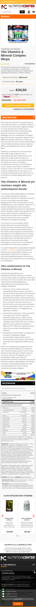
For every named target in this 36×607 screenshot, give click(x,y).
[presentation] (2, 516)
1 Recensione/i (29, 64)
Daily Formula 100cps (26, 519)
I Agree (18, 604)
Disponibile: (6, 100)
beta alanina (10, 250)
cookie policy (17, 578)
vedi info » (16, 97)
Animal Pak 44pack (9, 519)
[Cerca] (22, 11)
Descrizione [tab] (9, 117)
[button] (17, 536)
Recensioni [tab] (8, 383)
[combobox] (13, 11)
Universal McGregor (10, 49)
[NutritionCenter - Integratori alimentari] (18, 6)
